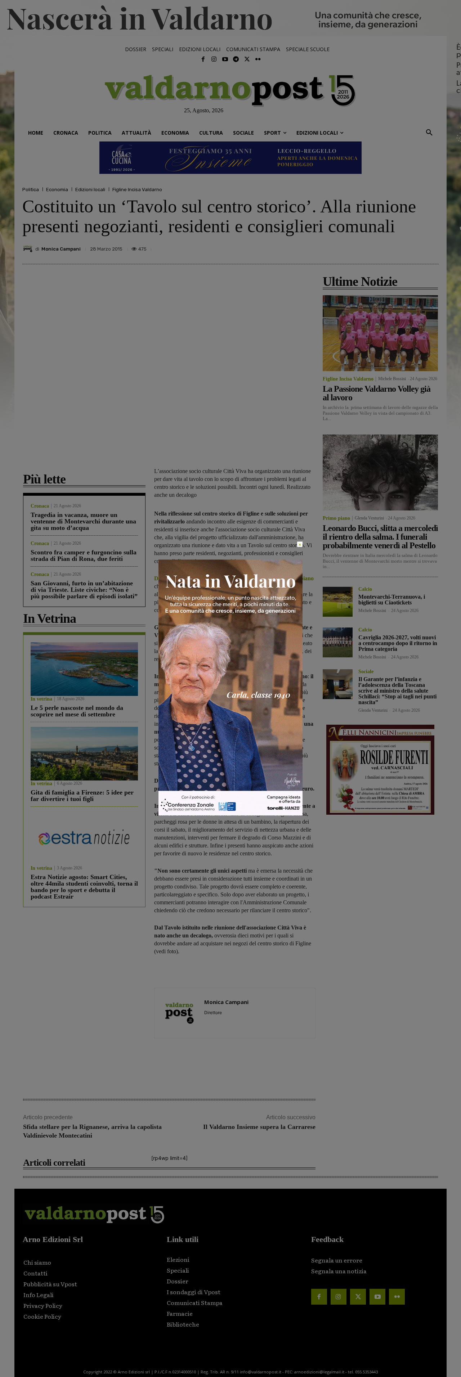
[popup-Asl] (230, 813)
